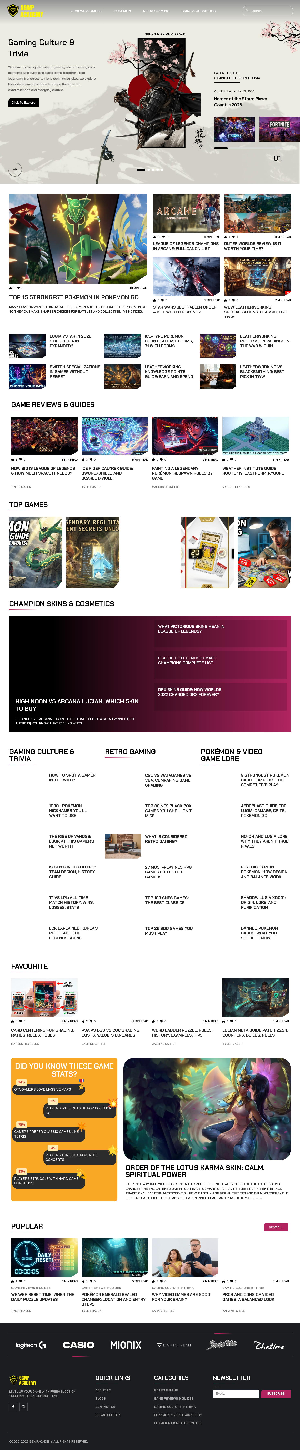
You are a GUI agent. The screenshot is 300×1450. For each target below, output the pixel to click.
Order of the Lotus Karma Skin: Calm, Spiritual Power (195, 1171)
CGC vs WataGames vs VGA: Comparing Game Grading (168, 780)
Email (217, 1387)
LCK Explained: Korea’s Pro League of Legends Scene (73, 933)
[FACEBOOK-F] (13, 1407)
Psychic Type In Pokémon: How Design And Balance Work (264, 871)
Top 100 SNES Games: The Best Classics (167, 900)
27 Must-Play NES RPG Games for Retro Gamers (168, 872)
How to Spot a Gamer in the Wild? (72, 777)
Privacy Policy (107, 1415)
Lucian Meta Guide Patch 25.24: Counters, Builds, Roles (255, 1033)
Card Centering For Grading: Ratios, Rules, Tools (42, 1033)
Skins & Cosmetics (199, 11)
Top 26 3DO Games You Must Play (169, 931)
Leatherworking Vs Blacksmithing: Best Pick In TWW (262, 371)
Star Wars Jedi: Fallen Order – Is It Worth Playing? (185, 309)
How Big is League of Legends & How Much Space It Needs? (43, 471)
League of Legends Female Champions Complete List (187, 660)
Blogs (100, 1399)
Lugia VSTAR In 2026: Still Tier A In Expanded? (71, 341)
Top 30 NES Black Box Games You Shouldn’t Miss (168, 810)
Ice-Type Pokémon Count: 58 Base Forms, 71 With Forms (169, 341)
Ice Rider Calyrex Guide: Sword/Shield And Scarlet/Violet (107, 473)
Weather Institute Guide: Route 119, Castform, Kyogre (253, 471)
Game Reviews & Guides (31, 1288)
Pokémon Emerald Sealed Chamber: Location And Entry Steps (114, 1299)
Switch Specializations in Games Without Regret (75, 371)
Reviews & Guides (86, 11)
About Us (103, 1390)
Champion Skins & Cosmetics (178, 1423)
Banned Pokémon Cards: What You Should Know (259, 933)
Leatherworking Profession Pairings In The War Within (264, 341)
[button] (15, 170)
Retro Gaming (156, 11)
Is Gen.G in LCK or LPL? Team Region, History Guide (72, 871)
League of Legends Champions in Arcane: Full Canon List (186, 246)
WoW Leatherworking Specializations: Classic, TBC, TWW (255, 312)
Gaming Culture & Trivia (173, 1288)
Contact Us (105, 1407)
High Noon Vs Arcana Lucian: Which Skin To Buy (77, 705)
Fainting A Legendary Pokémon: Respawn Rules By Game (182, 473)
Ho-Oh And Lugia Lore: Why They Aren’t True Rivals (265, 841)
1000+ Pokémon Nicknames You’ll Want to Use (68, 810)
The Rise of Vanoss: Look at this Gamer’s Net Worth (71, 841)
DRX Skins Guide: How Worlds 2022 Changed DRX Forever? (189, 692)
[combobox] (268, 11)
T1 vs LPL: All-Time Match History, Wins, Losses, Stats (71, 902)
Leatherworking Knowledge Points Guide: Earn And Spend (169, 371)
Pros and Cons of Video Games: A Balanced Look (248, 1297)
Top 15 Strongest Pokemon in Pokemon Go (74, 297)
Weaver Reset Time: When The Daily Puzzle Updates (42, 1297)
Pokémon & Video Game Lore (178, 1415)
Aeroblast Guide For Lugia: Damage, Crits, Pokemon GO (264, 810)
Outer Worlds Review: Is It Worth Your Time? (253, 246)
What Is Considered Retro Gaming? (166, 839)
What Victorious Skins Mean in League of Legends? (191, 629)
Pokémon (122, 11)
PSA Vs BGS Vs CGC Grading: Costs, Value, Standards (111, 1033)
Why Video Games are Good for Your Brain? (181, 1297)
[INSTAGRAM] (23, 1407)
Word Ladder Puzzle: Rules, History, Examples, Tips (182, 1033)
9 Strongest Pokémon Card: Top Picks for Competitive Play (265, 780)
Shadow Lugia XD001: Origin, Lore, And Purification (263, 902)
